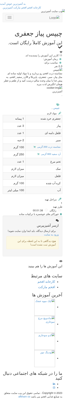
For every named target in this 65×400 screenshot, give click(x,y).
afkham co (24, 396)
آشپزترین (8, 7)
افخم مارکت (20, 7)
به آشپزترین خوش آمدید (13, 3)
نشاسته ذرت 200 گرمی (48, 146)
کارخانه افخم (34, 7)
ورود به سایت (51, 234)
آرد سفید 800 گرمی (50, 154)
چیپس (56, 108)
